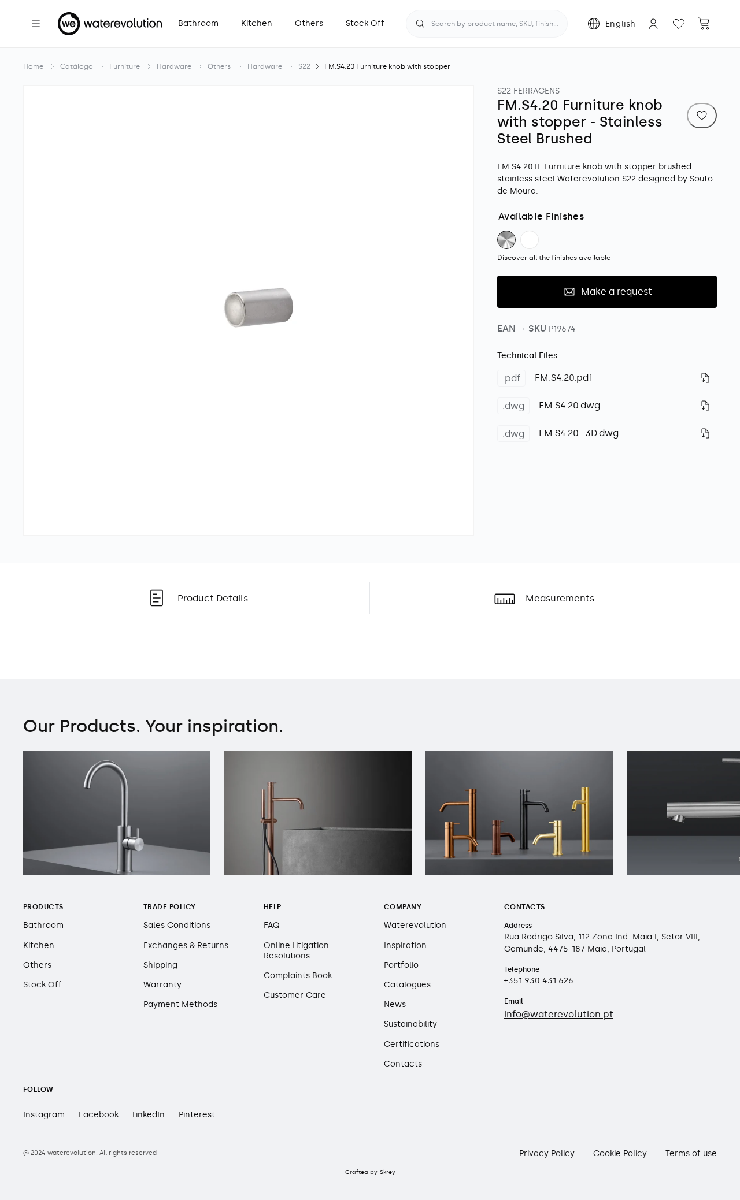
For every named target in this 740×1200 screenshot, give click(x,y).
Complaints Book (298, 975)
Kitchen (38, 945)
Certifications (411, 1044)
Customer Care (295, 995)
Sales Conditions (176, 925)
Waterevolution (415, 925)
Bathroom (43, 925)
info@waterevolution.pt (558, 1014)
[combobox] (487, 24)
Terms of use (691, 1153)
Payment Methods (180, 1004)
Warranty (162, 985)
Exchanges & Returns (185, 945)
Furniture (124, 66)
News (395, 1004)
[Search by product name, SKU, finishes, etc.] (420, 23)
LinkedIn (148, 1115)
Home (33, 66)
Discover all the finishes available (553, 258)
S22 (304, 66)
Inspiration (405, 945)
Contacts (403, 1064)
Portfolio (401, 965)
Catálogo (76, 66)
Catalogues (407, 985)
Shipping (160, 965)
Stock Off (42, 985)
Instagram (44, 1115)
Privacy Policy (547, 1153)
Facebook (99, 1115)
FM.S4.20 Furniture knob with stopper (387, 66)
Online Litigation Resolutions (296, 951)
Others (219, 66)
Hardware (174, 66)
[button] (36, 23)
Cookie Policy (620, 1153)
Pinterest (197, 1115)
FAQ (272, 925)
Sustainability (410, 1024)
